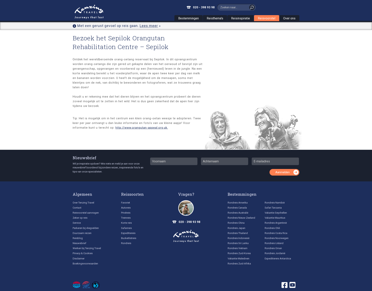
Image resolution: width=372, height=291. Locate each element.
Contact (77, 207)
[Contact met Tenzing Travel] (186, 208)
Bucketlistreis (128, 238)
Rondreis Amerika (238, 202)
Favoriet (125, 202)
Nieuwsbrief (84, 157)
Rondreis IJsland (274, 243)
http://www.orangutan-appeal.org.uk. (141, 127)
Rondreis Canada (237, 207)
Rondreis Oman (273, 248)
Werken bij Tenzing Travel (87, 248)
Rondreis (126, 243)
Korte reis (126, 222)
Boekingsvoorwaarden (85, 263)
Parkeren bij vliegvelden (86, 228)
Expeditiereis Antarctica (278, 258)
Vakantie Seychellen (276, 212)
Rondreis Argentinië (276, 222)
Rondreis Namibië (275, 202)
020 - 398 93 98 (204, 7)
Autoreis (126, 207)
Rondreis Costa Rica (276, 233)
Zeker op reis (80, 217)
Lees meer (149, 26)
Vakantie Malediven (238, 258)
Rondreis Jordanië (275, 253)
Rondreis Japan (236, 228)
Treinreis (126, 217)
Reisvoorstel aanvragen (86, 212)
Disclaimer (78, 258)
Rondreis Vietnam (237, 248)
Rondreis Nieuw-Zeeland (241, 217)
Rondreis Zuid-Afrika (239, 263)
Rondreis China (236, 222)
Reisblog (78, 238)
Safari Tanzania (273, 207)
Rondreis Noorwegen (276, 238)
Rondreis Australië (238, 212)
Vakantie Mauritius (275, 217)
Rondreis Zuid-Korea (239, 253)
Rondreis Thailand (238, 233)
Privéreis (125, 212)
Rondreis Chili (272, 228)
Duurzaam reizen (82, 233)
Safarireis (126, 228)
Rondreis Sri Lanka (238, 243)
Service (77, 222)
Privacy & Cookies (83, 253)
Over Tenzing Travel (83, 202)
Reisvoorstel (266, 18)
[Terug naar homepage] (186, 236)
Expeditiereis (128, 233)
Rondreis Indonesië (238, 238)
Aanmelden (282, 172)
